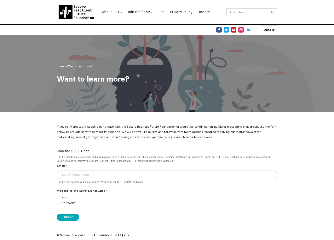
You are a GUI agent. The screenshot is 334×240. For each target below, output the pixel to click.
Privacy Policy (181, 12)
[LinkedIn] (248, 30)
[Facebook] (219, 30)
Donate (204, 12)
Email (62, 166)
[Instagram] (241, 30)
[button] (121, 12)
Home (60, 66)
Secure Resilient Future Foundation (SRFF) (90, 235)
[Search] (272, 12)
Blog (161, 12)
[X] (226, 30)
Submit (68, 217)
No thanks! (68, 203)
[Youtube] (233, 30)
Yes (64, 197)
